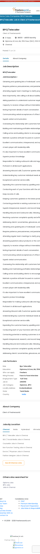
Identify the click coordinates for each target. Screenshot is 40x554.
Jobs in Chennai (9, 487)
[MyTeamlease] (18, 545)
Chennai (8, 44)
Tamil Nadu (24, 391)
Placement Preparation (30, 506)
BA (20, 41)
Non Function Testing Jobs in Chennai (17, 447)
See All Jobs (13, 463)
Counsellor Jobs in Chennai (13, 443)
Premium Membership (29, 503)
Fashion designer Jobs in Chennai (16, 455)
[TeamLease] (18, 542)
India (24, 394)
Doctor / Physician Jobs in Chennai (16, 451)
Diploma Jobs (8, 483)
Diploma (8, 41)
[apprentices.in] (18, 547)
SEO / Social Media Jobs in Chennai (16, 439)
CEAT (23, 501)
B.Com (15, 41)
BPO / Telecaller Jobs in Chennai (15, 435)
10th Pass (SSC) (28, 41)
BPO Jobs (6, 485)
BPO (29, 385)
